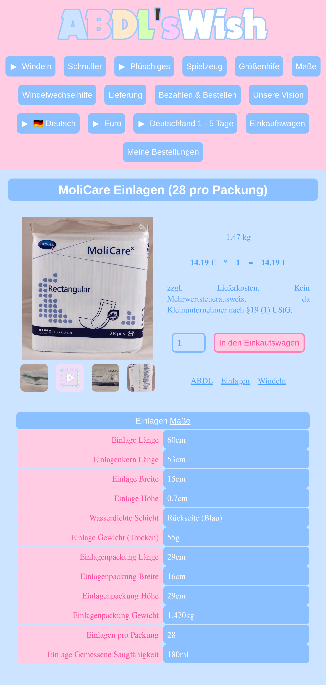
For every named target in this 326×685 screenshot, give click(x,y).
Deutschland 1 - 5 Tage (191, 123)
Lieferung (125, 94)
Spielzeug (204, 66)
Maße (306, 66)
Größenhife (259, 66)
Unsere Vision (278, 94)
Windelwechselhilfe (57, 94)
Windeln (37, 66)
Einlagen (235, 380)
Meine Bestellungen (163, 151)
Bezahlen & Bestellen (198, 94)
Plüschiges (150, 66)
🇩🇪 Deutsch (54, 123)
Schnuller (85, 66)
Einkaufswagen (277, 123)
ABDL (202, 380)
